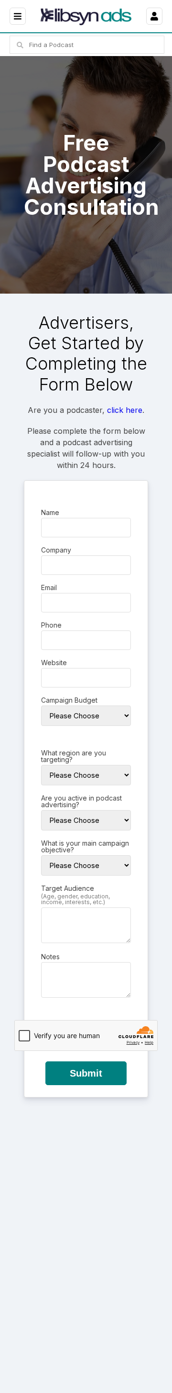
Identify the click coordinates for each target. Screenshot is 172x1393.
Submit (86, 1073)
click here (124, 410)
